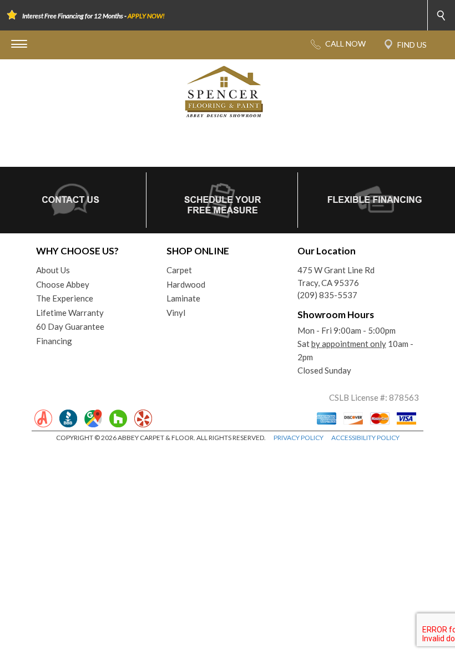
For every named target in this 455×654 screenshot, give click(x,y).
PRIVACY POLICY (298, 437)
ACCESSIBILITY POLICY (365, 437)
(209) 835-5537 (327, 295)
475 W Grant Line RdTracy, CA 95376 (336, 276)
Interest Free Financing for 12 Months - (93, 16)
